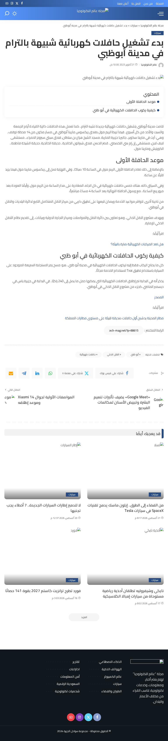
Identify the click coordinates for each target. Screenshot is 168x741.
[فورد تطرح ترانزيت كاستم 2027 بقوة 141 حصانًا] (42, 556)
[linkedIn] (37, 373)
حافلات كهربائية (88, 354)
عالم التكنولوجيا (149, 65)
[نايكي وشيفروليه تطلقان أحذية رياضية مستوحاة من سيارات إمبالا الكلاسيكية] (125, 556)
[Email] (10, 373)
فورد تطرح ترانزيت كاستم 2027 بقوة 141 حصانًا (43, 590)
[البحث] (7, 13)
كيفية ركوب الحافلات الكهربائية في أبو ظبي (124, 110)
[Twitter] (16, 3)
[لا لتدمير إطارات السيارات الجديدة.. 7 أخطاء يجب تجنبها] (42, 470)
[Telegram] (24, 373)
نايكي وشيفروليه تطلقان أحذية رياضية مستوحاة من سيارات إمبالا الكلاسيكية (133, 593)
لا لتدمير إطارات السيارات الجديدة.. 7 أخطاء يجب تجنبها (44, 508)
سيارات (157, 33)
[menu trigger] (159, 13)
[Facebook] (21, 3)
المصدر (159, 297)
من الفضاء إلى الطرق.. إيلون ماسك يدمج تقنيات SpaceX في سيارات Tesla (126, 508)
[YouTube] (6, 3)
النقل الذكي (113, 354)
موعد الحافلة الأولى (141, 101)
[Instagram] (11, 3)
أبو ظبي (135, 354)
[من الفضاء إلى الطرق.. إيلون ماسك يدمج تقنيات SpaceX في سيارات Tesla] (125, 470)
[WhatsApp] (50, 373)
